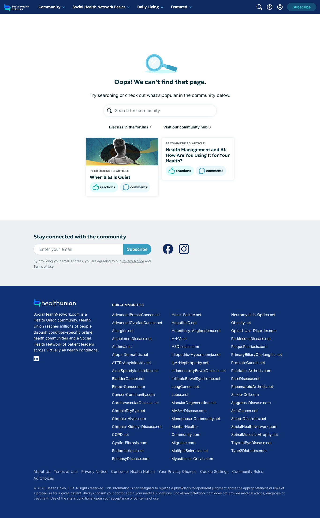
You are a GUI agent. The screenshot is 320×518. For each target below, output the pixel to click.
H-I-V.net (179, 338)
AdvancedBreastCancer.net (136, 314)
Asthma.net (122, 346)
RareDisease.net (245, 378)
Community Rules (247, 471)
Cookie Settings (214, 471)
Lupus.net (180, 394)
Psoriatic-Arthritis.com (251, 370)
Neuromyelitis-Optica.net (253, 314)
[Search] (109, 110)
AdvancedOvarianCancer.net (137, 322)
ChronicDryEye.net (128, 410)
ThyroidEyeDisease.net (251, 442)
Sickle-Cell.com (245, 394)
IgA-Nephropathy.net (189, 362)
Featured (179, 6)
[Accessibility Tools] (269, 7)
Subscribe (137, 249)
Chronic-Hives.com (129, 418)
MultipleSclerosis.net (189, 450)
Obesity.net (241, 322)
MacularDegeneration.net (193, 402)
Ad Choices (43, 478)
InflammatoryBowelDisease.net (198, 370)
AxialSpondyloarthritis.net (135, 370)
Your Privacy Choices (177, 471)
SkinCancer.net (244, 410)
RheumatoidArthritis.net (252, 386)
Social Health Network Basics (98, 6)
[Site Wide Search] (259, 7)
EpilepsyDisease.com (130, 458)
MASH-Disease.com (189, 410)
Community (49, 6)
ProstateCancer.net (248, 362)
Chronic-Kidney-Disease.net (137, 426)
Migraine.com (183, 442)
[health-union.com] (54, 304)
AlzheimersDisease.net (132, 338)
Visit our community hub (185, 127)
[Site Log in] (280, 7)
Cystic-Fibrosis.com (129, 442)
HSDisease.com (185, 346)
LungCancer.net (185, 386)
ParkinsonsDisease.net (251, 338)
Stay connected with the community (79, 236)
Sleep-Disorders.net (248, 418)
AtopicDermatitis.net (130, 354)
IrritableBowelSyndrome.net (195, 378)
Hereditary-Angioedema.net (196, 330)
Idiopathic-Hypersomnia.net (196, 354)
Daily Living (148, 6)
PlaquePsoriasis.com (249, 346)
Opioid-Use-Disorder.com (254, 330)
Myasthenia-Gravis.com (192, 458)
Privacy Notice (133, 261)
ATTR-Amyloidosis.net (131, 362)
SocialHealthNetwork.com (254, 426)
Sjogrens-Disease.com (251, 402)
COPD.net (120, 434)
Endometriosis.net (128, 450)
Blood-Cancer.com (128, 386)
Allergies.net (123, 330)
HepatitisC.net (184, 322)
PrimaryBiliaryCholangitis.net (256, 354)
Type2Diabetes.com (249, 450)
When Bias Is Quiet (110, 177)
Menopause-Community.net (195, 418)
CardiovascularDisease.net (135, 402)
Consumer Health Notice (133, 471)
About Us (41, 471)
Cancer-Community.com (133, 394)
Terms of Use (43, 266)
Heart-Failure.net (186, 314)
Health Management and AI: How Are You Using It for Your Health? (198, 155)
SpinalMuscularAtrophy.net (254, 434)
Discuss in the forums (129, 127)
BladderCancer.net (128, 378)
